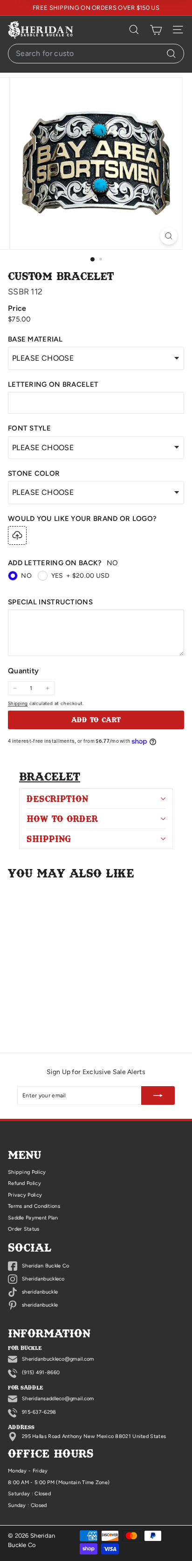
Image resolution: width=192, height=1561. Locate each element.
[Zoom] (168, 236)
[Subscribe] (158, 1095)
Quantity (23, 670)
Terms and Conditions (34, 1206)
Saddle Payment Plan (33, 1218)
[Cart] (156, 30)
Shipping (17, 703)
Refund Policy (24, 1183)
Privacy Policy (25, 1195)
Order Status (24, 1229)
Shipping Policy (27, 1172)
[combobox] (96, 53)
